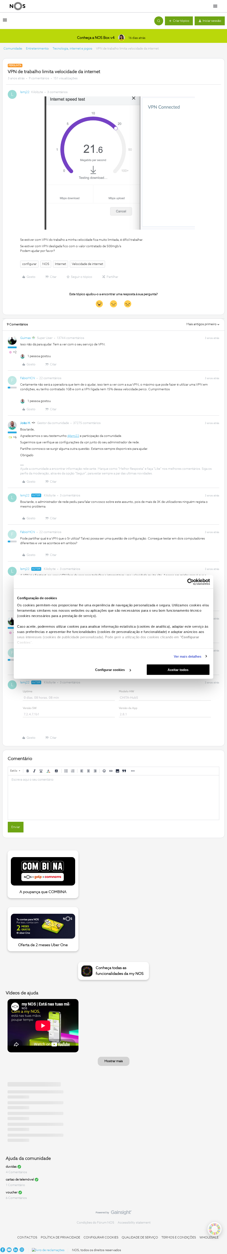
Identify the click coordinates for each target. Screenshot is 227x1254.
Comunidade (13, 48)
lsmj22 (24, 92)
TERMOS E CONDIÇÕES (178, 1237)
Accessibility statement (134, 1222)
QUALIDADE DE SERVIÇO (140, 1237)
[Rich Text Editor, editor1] (113, 797)
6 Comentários (16, 1198)
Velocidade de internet (87, 264)
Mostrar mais (113, 1061)
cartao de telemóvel (20, 1179)
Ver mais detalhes (188, 656)
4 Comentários (16, 1172)
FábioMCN (27, 378)
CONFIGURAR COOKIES (101, 1237)
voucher (12, 1192)
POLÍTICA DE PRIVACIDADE (60, 1237)
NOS (45, 264)
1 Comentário (15, 1185)
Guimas (25, 338)
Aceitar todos (178, 670)
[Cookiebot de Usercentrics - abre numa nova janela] (190, 582)
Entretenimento (37, 48)
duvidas (11, 1166)
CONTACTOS (27, 1237)
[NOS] (17, 6)
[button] (5, 21)
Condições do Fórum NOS (95, 1222)
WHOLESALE (209, 1237)
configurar (29, 264)
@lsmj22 (73, 436)
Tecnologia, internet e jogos (72, 48)
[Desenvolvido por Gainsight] (113, 1213)
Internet (60, 264)
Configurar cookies (110, 670)
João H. (25, 423)
